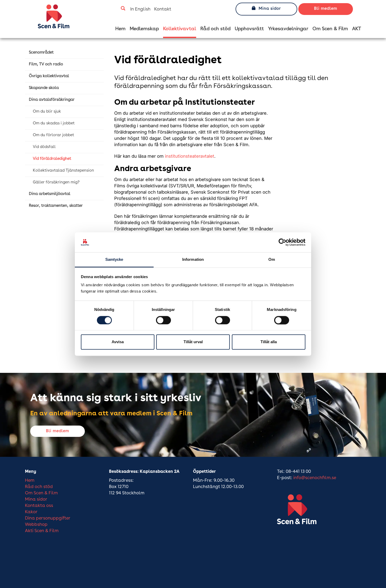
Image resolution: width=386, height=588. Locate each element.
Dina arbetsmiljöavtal (49, 194)
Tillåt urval (193, 342)
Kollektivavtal (179, 29)
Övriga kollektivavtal (49, 76)
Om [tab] (271, 259)
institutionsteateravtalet (189, 156)
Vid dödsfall (44, 147)
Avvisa (118, 342)
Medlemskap (144, 29)
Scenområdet (41, 53)
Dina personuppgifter (47, 518)
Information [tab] (193, 259)
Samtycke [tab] (114, 259)
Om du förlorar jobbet (53, 135)
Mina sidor (270, 9)
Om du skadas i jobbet (54, 123)
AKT (356, 29)
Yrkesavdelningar (288, 29)
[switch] (163, 320)
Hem (120, 29)
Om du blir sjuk (47, 112)
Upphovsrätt (249, 29)
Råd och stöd (215, 29)
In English (140, 9)
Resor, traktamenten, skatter (56, 206)
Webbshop (36, 524)
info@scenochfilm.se (314, 478)
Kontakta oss (39, 506)
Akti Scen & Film (42, 531)
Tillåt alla (268, 342)
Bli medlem (325, 9)
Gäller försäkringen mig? (56, 182)
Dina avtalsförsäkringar (52, 100)
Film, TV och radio (46, 64)
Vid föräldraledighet (52, 159)
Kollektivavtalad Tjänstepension (63, 171)
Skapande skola (44, 88)
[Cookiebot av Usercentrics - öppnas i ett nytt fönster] (282, 242)
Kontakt (162, 9)
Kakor (31, 512)
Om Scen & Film (330, 29)
